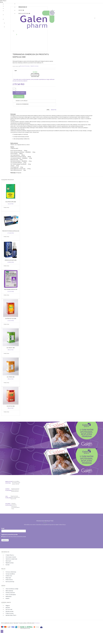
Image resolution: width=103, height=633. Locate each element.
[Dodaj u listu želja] (3, 209)
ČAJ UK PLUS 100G (11, 406)
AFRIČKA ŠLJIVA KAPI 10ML (11, 260)
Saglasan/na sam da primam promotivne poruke (14, 536)
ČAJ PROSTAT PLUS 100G (10, 318)
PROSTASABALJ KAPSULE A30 (10, 289)
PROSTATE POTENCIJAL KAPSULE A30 (10, 231)
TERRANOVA (36, 73)
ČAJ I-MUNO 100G (10, 377)
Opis (48, 109)
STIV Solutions (37, 623)
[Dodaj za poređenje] (5, 209)
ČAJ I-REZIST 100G (11, 347)
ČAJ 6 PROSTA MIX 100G (10, 201)
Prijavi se (5, 540)
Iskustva (53, 109)
